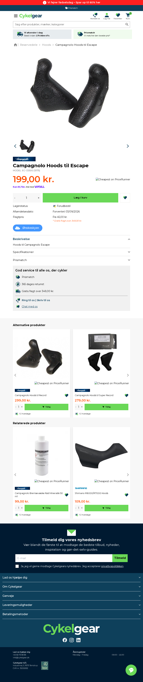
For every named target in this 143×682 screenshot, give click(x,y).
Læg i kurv (80, 197)
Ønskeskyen (30, 228)
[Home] (16, 44)
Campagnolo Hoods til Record (30, 395)
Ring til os (28, 300)
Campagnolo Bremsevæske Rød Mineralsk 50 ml (39, 495)
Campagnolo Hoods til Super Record (94, 395)
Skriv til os (43, 300)
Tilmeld (120, 558)
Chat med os (29, 306)
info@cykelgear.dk (21, 658)
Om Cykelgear (12, 586)
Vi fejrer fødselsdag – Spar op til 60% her (74, 2)
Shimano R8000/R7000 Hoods (91, 493)
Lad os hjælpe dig (14, 577)
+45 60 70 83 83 (19, 655)
